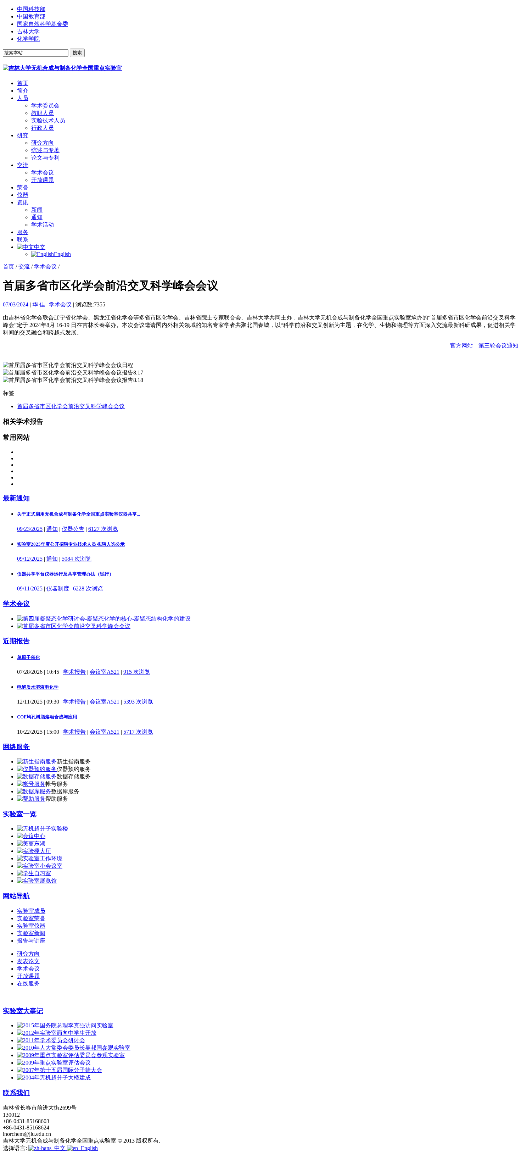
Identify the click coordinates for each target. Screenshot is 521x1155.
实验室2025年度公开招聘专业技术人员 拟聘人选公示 (71, 544)
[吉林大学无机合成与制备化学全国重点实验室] (62, 68)
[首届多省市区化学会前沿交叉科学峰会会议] (73, 626)
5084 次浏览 (76, 559)
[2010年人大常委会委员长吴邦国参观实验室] (73, 1048)
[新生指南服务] (37, 762)
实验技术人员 (48, 120)
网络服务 (16, 746)
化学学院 (28, 39)
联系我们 (16, 1092)
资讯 (22, 202)
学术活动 (42, 225)
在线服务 (28, 984)
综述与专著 (45, 150)
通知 (37, 217)
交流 (22, 165)
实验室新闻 (31, 933)
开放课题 (42, 180)
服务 (22, 232)
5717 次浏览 (138, 732)
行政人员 (42, 128)
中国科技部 (31, 9)
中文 (39, 247)
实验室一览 (20, 814)
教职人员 (42, 113)
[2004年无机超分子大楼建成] (54, 1078)
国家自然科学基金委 (42, 24)
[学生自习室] (34, 873)
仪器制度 (57, 588)
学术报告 (74, 672)
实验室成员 (31, 911)
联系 (22, 240)
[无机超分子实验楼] (42, 829)
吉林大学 (28, 31)
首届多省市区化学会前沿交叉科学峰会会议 (71, 406)
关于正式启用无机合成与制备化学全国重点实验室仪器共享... (78, 514)
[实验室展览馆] (37, 881)
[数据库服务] (34, 791)
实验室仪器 (31, 926)
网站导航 (16, 896)
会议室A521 (104, 672)
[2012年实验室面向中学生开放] (56, 1033)
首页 (22, 83)
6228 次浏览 (88, 588)
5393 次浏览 (138, 702)
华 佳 (38, 304)
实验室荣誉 (31, 918)
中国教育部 (31, 16)
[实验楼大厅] (34, 851)
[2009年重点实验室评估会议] (54, 1063)
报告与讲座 (31, 941)
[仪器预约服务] (37, 769)
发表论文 (28, 961)
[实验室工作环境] (39, 858)
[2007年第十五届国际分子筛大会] (59, 1070)
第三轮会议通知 (498, 346)
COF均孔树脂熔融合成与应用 (47, 717)
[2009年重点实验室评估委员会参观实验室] (71, 1055)
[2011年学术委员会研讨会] (51, 1040)
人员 (22, 98)
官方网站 (461, 346)
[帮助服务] (31, 799)
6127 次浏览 (103, 529)
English (62, 254)
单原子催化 (28, 657)
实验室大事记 (23, 1011)
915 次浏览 (136, 672)
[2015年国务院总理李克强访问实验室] (65, 1025)
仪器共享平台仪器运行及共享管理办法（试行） (65, 574)
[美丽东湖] (31, 843)
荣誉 (22, 187)
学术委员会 (45, 105)
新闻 (37, 210)
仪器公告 (73, 529)
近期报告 (16, 641)
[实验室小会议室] (39, 866)
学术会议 (42, 173)
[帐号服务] (31, 784)
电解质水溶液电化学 (37, 687)
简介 (22, 91)
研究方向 (42, 143)
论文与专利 (45, 158)
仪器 (22, 195)
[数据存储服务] (37, 776)
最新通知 (16, 498)
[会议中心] (31, 836)
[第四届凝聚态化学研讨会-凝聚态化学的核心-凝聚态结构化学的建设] (104, 619)
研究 (22, 135)
